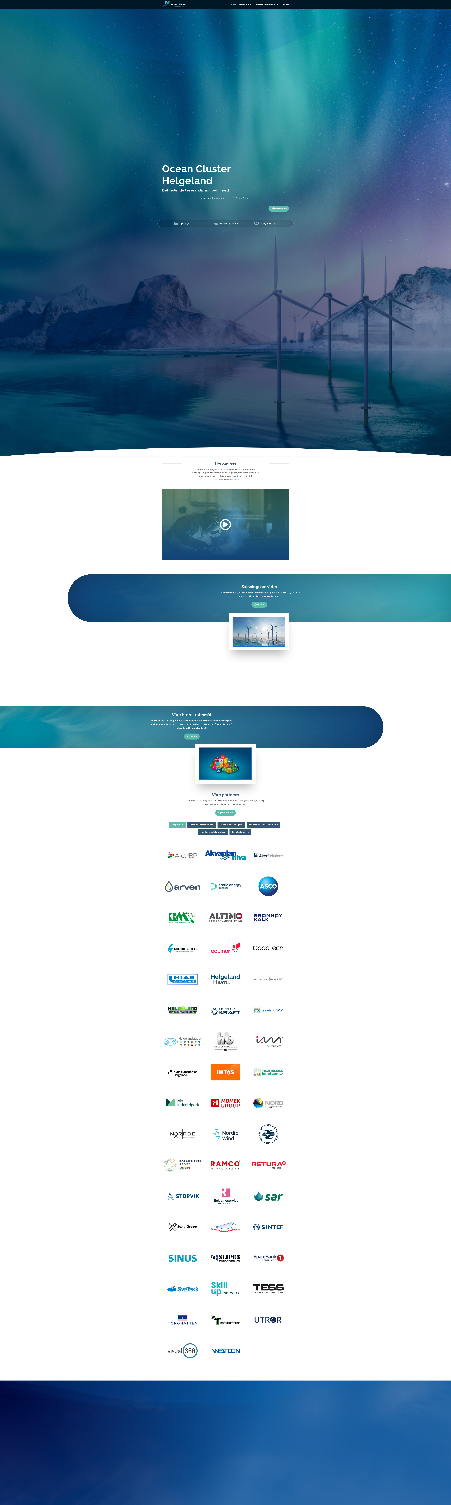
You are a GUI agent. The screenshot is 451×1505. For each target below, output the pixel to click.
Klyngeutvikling (268, 223)
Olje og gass (186, 223)
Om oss (285, 5)
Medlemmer (245, 5)
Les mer (261, 604)
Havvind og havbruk (229, 223)
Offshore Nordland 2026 (267, 5)
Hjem (233, 5)
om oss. (237, 479)
